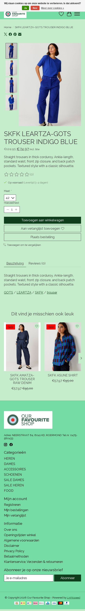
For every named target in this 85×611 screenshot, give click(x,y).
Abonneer (67, 578)
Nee (35, 8)
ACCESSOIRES (15, 469)
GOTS (8, 292)
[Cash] (16, 603)
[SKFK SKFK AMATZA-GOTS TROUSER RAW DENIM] (22, 346)
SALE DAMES (14, 480)
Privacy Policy (14, 551)
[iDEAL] (22, 603)
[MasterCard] (60, 603)
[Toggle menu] (77, 14)
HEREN (9, 458)
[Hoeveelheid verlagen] (7, 209)
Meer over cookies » (52, 8)
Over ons (10, 530)
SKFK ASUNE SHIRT (63, 375)
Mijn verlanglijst (15, 515)
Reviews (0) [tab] (36, 263)
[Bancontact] (29, 603)
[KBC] (47, 603)
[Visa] (54, 603)
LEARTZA (24, 292)
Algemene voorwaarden (21, 540)
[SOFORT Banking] (35, 603)
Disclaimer (11, 546)
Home (7, 27)
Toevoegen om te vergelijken (24, 244)
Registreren (12, 505)
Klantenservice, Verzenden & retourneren (33, 562)
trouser (52, 292)
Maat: (8, 190)
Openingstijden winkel (20, 535)
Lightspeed (73, 597)
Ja (25, 8)
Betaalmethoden (16, 556)
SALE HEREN (14, 485)
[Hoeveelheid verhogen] (16, 209)
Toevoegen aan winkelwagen (42, 220)
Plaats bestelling (42, 237)
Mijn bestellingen (16, 510)
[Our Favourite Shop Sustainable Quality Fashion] (15, 14)
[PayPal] (66, 603)
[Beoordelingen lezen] (17, 174)
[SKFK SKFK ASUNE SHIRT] (62, 346)
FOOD (8, 491)
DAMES (9, 464)
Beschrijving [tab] (15, 263)
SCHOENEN (13, 474)
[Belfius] (41, 603)
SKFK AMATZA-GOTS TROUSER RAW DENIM (22, 379)
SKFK (39, 292)
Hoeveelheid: (11, 202)
